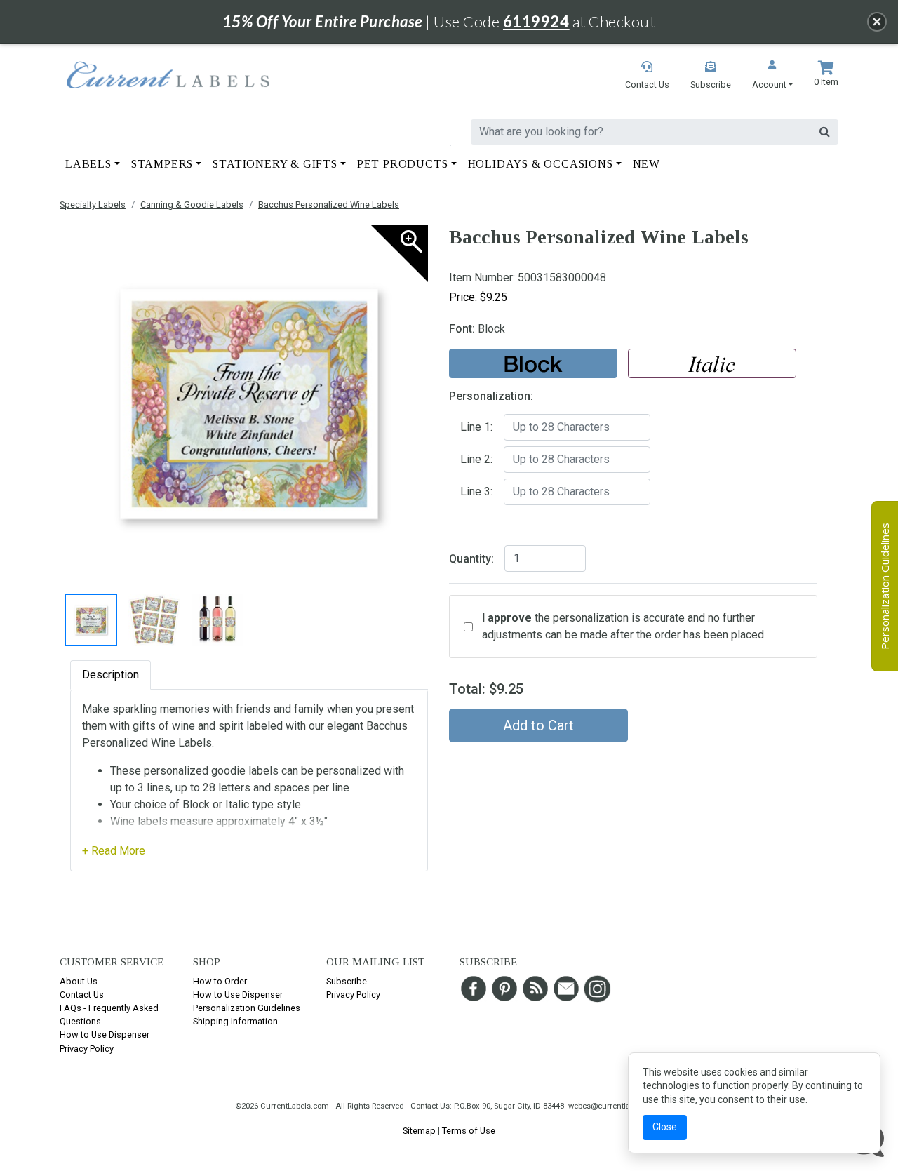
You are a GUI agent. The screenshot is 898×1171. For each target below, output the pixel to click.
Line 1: (476, 427)
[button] (772, 76)
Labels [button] (88, 164)
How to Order (220, 981)
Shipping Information (235, 1021)
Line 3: (476, 491)
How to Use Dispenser (104, 1034)
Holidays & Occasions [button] (540, 164)
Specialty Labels (93, 204)
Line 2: (476, 459)
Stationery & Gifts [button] (275, 164)
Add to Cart (538, 725)
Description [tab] (110, 674)
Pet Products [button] (402, 164)
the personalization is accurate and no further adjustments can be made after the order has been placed (623, 626)
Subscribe (346, 981)
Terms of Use (468, 1130)
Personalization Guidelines (246, 1008)
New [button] (646, 164)
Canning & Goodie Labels (191, 204)
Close (664, 1126)
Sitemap (419, 1130)
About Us (79, 981)
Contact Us (82, 994)
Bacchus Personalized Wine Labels (328, 204)
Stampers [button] (162, 164)
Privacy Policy (87, 1048)
